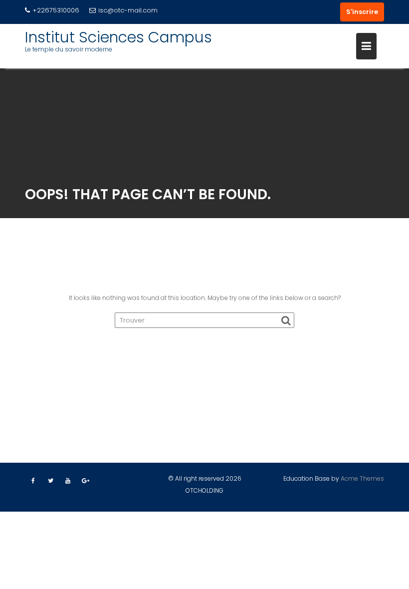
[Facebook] (33, 481)
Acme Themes (362, 478)
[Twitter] (50, 481)
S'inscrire (362, 11)
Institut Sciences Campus (118, 37)
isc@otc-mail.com (128, 10)
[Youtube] (68, 481)
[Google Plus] (85, 481)
